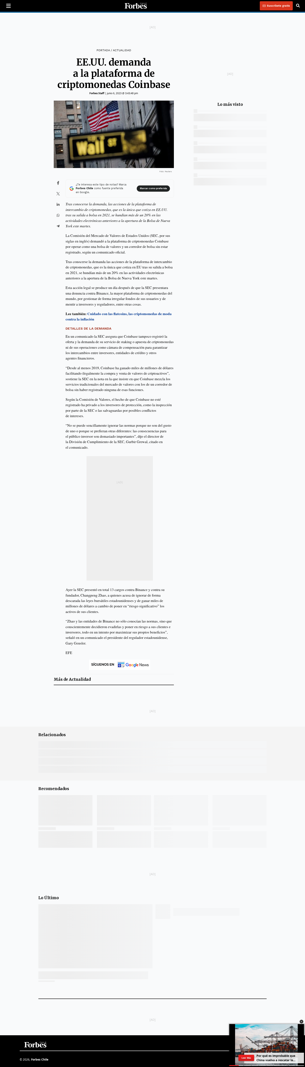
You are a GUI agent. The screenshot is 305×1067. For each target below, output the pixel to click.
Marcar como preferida (153, 188)
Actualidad (122, 50)
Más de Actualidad (72, 679)
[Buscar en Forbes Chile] (298, 6)
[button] (301, 1021)
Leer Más (246, 1057)
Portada (103, 50)
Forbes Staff (96, 93)
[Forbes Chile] (135, 6)
